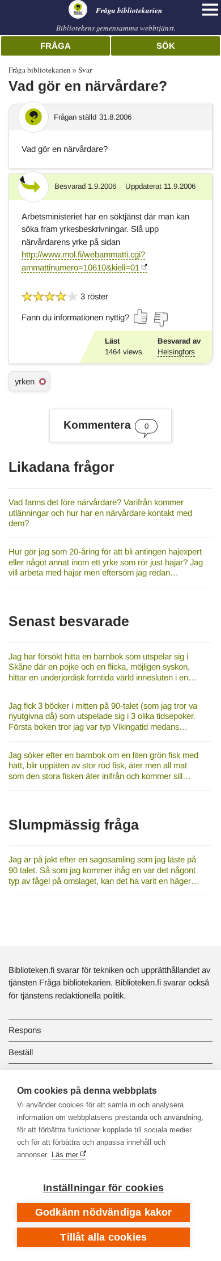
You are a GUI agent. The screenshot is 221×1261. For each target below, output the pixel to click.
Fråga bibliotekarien (39, 70)
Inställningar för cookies (103, 1188)
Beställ (20, 1052)
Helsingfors (176, 352)
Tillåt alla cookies (103, 1237)
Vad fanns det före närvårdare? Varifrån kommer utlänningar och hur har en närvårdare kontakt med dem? (100, 512)
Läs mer (65, 1154)
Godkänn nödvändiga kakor (103, 1212)
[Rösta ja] (141, 316)
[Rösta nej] (160, 319)
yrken (25, 381)
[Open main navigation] (210, 10)
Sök (165, 45)
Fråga (55, 45)
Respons (24, 1030)
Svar (85, 70)
